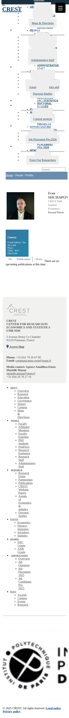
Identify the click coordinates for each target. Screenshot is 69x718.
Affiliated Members (23, 428)
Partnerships (25, 479)
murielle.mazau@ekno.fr (20, 373)
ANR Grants (21, 550)
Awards (39, 105)
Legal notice (53, 708)
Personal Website (56, 212)
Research (39, 66)
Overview (23, 390)
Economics (23, 522)
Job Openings (24, 563)
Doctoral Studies (42, 93)
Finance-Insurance (23, 527)
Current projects (42, 118)
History (21, 404)
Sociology (23, 532)
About (13, 388)
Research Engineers (24, 451)
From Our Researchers (42, 160)
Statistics (22, 535)
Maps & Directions (43, 23)
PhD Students (23, 442)
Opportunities (38, 125)
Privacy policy (11, 711)
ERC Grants (21, 544)
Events (39, 100)
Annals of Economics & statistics (24, 503)
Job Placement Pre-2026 (43, 139)
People (39, 29)
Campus (22, 407)
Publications (25, 483)
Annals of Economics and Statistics (44, 89)
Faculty (22, 423)
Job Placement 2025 (24, 572)
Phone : (11, 248)
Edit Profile (12, 253)
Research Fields (23, 475)
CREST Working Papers (23, 489)
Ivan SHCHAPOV (58, 195)
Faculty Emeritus (23, 435)
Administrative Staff (42, 60)
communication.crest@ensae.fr (33, 360)
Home (9, 175)
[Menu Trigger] (60, 8)
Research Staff (23, 458)
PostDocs (23, 446)
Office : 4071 (13, 250)
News (39, 146)
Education (23, 397)
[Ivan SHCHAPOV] (25, 210)
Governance (24, 400)
